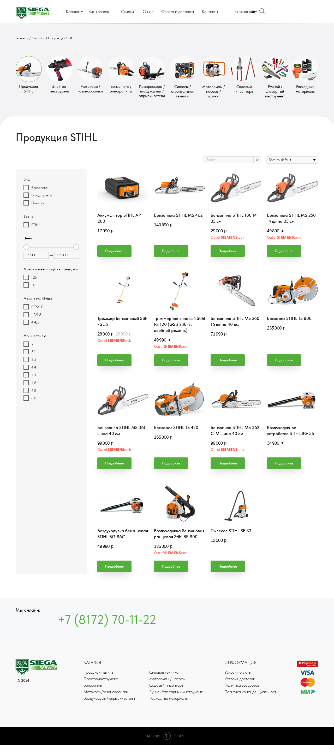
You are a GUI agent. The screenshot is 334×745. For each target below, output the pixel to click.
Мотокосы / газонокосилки (90, 89)
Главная (22, 38)
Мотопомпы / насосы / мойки (213, 91)
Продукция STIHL (61, 38)
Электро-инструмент (59, 89)
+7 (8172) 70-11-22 (107, 619)
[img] (29, 69)
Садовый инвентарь (244, 89)
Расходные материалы (305, 89)
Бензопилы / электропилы (121, 89)
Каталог (38, 38)
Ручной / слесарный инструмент (275, 91)
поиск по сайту (246, 12)
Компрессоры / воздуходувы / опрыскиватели (152, 91)
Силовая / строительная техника (182, 91)
